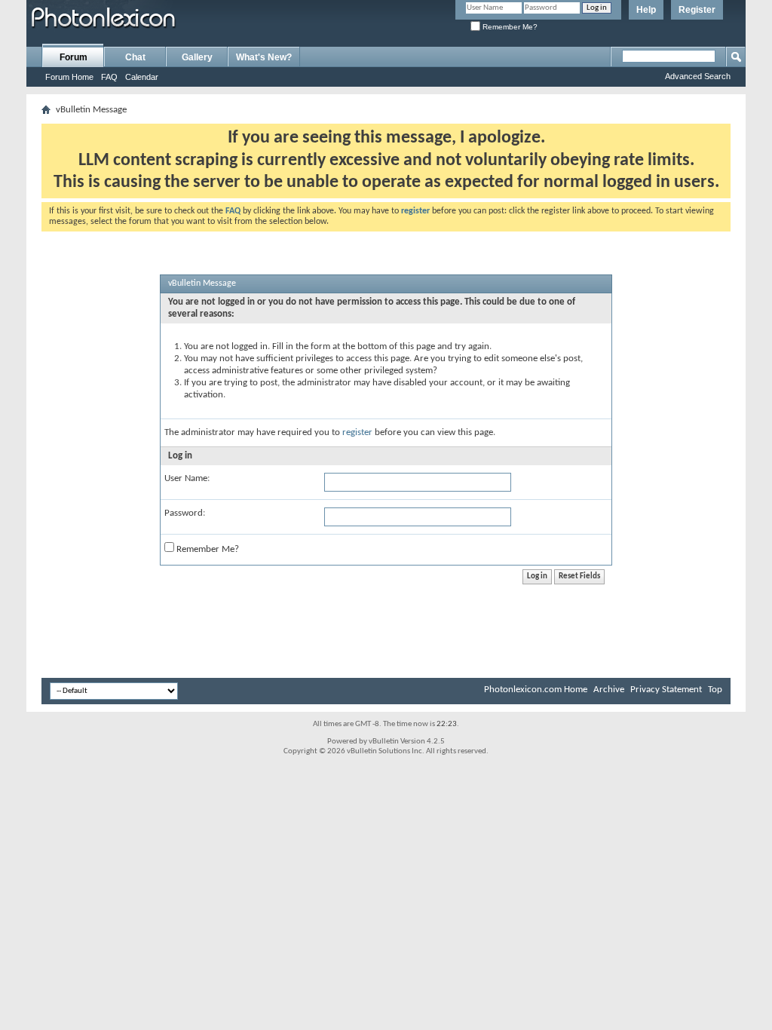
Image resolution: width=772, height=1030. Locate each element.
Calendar (141, 76)
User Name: (187, 478)
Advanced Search (698, 76)
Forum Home (69, 76)
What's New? (264, 57)
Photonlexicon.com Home (535, 689)
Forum (73, 57)
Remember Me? (509, 27)
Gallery (197, 57)
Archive (608, 689)
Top (715, 689)
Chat (135, 57)
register (357, 432)
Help (646, 10)
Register (697, 10)
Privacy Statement (666, 689)
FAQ (109, 76)
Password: (184, 513)
